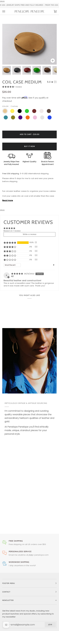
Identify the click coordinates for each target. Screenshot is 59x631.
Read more (7, 200)
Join (50, 625)
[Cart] (52, 11)
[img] (17, 273)
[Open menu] (6, 11)
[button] (8, 86)
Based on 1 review (12, 230)
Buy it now (29, 146)
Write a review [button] (29, 234)
